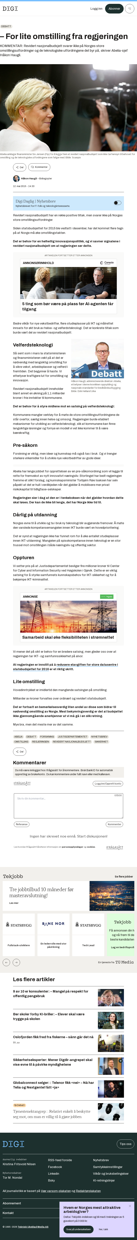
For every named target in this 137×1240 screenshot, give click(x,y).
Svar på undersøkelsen (78, 1229)
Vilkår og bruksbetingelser (111, 1173)
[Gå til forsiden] (10, 8)
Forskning (47, 737)
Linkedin (53, 1173)
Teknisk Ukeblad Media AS (33, 1227)
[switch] (117, 203)
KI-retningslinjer (104, 1180)
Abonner (114, 8)
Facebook (55, 1167)
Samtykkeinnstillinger (107, 1167)
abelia (18, 737)
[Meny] (129, 8)
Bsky (51, 1180)
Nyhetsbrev (99, 737)
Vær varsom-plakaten (56, 1191)
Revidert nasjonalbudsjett (72, 741)
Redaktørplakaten (88, 1191)
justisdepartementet (72, 737)
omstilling (21, 741)
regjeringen (40, 741)
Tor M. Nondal (12, 1177)
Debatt (6, 26)
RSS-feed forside (60, 1160)
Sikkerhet (101, 741)
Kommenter (41, 167)
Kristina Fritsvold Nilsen (19, 1164)
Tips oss (125, 1144)
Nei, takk (103, 1229)
